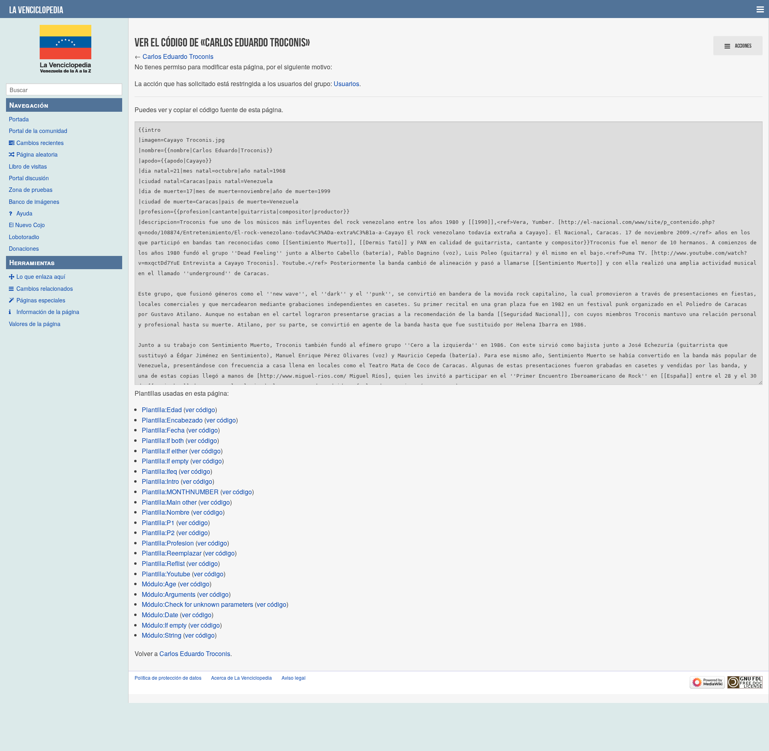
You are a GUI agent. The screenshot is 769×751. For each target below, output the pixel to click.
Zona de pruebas (30, 189)
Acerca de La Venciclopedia (241, 677)
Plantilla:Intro (160, 481)
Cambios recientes (40, 143)
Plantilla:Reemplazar (171, 553)
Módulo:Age (159, 583)
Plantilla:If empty (165, 460)
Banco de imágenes (34, 201)
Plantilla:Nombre (165, 512)
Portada (19, 119)
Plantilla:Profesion (168, 543)
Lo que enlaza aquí (40, 276)
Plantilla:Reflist (163, 563)
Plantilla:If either (164, 450)
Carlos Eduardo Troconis (178, 56)
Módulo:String (161, 635)
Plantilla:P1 (158, 522)
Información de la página (47, 312)
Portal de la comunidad (38, 131)
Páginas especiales (40, 300)
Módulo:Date (160, 614)
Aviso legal (294, 677)
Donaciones (24, 248)
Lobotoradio (24, 237)
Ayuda (24, 213)
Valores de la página (34, 324)
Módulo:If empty (164, 625)
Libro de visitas (28, 166)
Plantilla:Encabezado (172, 420)
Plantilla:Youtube (166, 573)
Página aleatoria (37, 154)
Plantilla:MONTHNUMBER (180, 491)
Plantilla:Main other (169, 502)
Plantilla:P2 (158, 532)
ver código (200, 409)
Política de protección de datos (168, 677)
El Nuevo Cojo (27, 225)
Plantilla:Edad (162, 409)
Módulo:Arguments (168, 594)
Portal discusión (29, 178)
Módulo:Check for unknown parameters (197, 604)
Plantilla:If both (163, 440)
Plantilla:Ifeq (159, 471)
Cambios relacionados (44, 288)
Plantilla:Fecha (163, 430)
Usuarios (346, 83)
